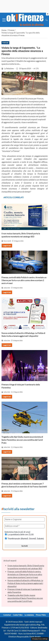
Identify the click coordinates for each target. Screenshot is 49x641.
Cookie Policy (18, 615)
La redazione (29, 615)
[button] (46, 20)
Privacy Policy (41, 615)
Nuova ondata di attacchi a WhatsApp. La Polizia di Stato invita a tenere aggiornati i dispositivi (25, 583)
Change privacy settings (39, 639)
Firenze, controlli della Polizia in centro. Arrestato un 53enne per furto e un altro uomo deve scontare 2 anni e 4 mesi (24, 280)
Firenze (5, 43)
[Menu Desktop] (4, 20)
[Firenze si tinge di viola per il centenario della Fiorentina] (24, 365)
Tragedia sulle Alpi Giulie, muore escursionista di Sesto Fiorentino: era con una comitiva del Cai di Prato (22, 440)
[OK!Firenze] (25, 19)
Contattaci (7, 615)
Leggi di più (7, 246)
